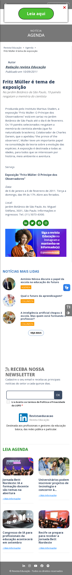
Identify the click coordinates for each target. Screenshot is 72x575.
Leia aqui (36, 13)
